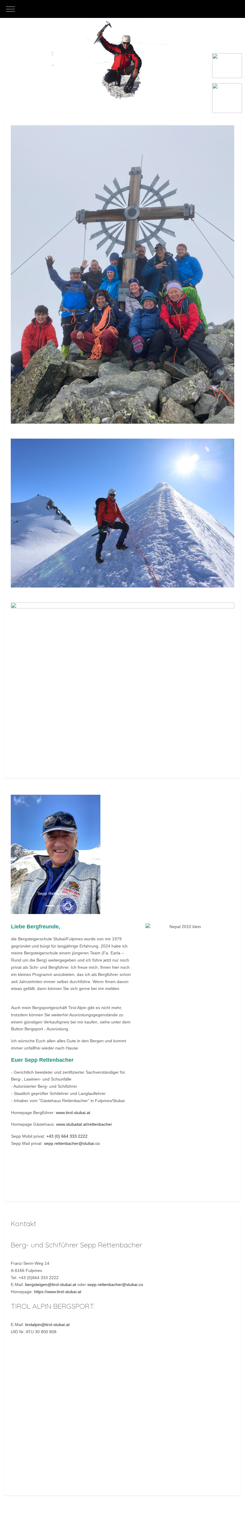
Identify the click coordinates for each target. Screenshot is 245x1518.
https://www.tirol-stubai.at (57, 1291)
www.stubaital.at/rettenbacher (84, 1124)
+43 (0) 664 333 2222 (67, 1136)
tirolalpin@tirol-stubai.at (47, 1324)
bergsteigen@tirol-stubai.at (50, 1284)
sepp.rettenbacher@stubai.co (72, 1143)
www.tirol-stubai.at (73, 1112)
